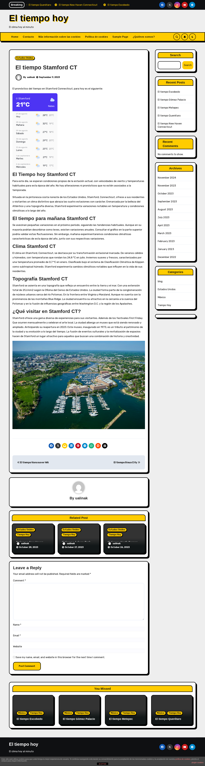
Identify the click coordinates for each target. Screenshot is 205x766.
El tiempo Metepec (168, 107)
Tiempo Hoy (23, 534)
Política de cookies (96, 37)
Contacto (28, 37)
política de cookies (182, 759)
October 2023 (165, 193)
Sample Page (120, 37)
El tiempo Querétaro (169, 115)
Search (175, 55)
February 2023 (166, 241)
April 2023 (164, 225)
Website (17, 646)
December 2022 (167, 257)
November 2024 (167, 177)
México (162, 297)
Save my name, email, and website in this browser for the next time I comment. (60, 657)
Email (17, 635)
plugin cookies (197, 763)
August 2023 (165, 209)
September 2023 (167, 201)
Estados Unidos (24, 58)
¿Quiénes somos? (144, 37)
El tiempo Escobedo (169, 91)
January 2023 (166, 249)
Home (14, 37)
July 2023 (163, 217)
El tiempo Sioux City (126, 462)
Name (17, 624)
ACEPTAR (102, 764)
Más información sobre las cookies (59, 37)
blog (160, 281)
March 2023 (164, 233)
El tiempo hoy (38, 18)
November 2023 (167, 185)
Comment (19, 580)
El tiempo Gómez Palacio (172, 99)
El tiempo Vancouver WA (34, 462)
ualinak (31, 77)
